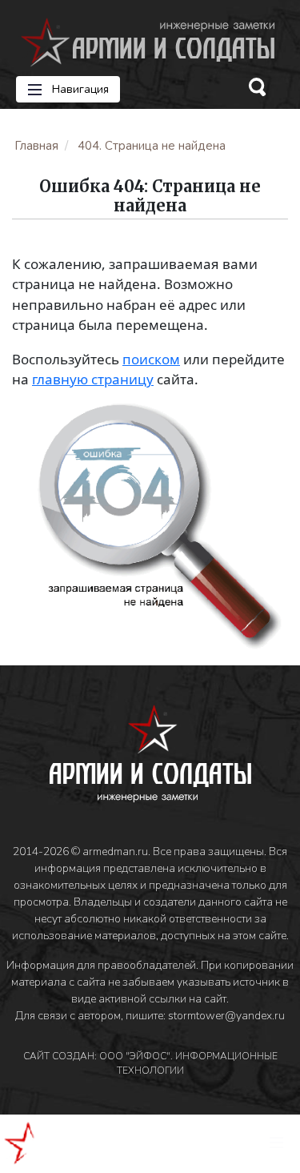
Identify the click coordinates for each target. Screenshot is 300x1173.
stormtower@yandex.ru (226, 1015)
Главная (36, 146)
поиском (151, 359)
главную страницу (93, 379)
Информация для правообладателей (101, 965)
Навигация (79, 89)
